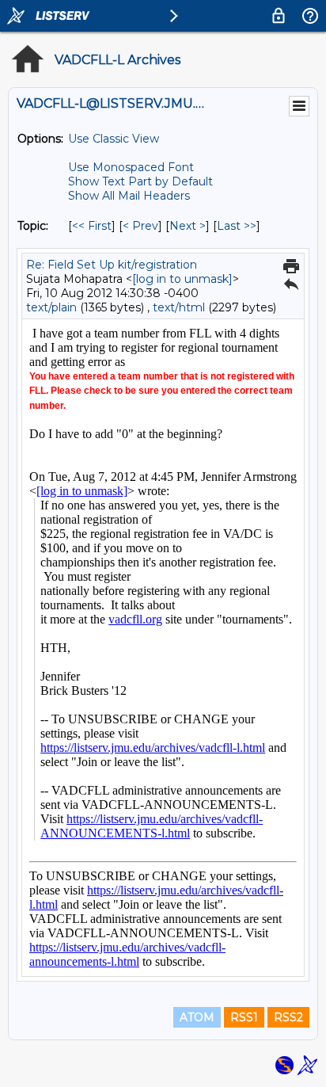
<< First (92, 226)
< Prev (140, 226)
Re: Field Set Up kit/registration (111, 264)
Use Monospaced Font (131, 167)
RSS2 (288, 1017)
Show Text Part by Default (140, 181)
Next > (187, 226)
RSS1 (244, 1017)
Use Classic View (113, 139)
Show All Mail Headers (129, 196)
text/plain (51, 307)
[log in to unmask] (182, 279)
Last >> (236, 226)
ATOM (197, 1017)
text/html (179, 307)
